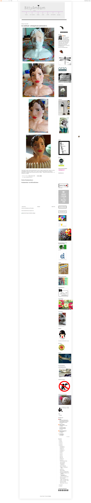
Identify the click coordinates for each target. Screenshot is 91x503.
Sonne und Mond (62, 462)
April (61, 456)
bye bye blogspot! (62, 434)
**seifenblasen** (62, 464)
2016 (60, 440)
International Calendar (64, 32)
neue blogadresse (62, 431)
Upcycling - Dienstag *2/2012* (64, 476)
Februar (61, 458)
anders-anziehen (62, 424)
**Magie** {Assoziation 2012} (64, 479)
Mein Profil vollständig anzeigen (63, 47)
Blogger (50, 496)
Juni (60, 453)
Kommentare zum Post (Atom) (29, 208)
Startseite (38, 206)
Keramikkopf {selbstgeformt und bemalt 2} (34, 26)
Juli (60, 452)
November (61, 447)
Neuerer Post (24, 206)
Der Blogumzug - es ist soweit (63, 425)
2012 (60, 445)
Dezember (61, 446)
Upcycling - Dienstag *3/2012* (64, 471)
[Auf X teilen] (39, 175)
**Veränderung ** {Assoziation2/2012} (63, 475)
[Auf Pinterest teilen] (41, 175)
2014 (60, 442)
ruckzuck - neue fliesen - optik (64, 480)
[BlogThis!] (38, 175)
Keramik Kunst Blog (63, 427)
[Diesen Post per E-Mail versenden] (37, 175)
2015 (60, 441)
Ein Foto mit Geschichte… (63, 428)
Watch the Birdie (62, 470)
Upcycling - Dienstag (63, 481)
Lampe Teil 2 (62, 469)
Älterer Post (53, 206)
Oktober (61, 448)
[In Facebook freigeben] (40, 175)
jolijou (60, 419)
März (61, 457)
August (61, 451)
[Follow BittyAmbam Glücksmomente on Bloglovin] (61, 170)
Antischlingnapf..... (62, 463)
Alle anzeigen (68, 436)
